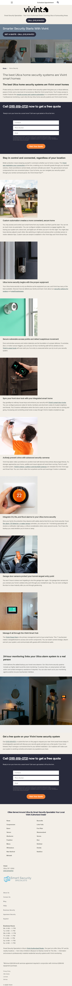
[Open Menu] (12, 2)
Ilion (38, 840)
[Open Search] (58, 2)
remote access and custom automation (30, 94)
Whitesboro (10, 848)
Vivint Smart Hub (12, 637)
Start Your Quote (36, 146)
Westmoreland (41, 832)
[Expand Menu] (20, 13)
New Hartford (11, 852)
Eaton (8, 828)
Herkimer (39, 844)
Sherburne (10, 836)
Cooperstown (11, 824)
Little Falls (40, 824)
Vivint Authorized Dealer (35, 948)
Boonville (40, 821)
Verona (39, 836)
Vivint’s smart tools (9, 348)
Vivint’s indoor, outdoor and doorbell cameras (30, 467)
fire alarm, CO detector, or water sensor (16, 523)
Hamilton (39, 852)
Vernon (9, 832)
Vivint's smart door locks (57, 402)
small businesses (17, 291)
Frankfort (9, 840)
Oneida (39, 848)
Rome (8, 821)
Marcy (8, 844)
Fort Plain (40, 828)
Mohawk (9, 855)
